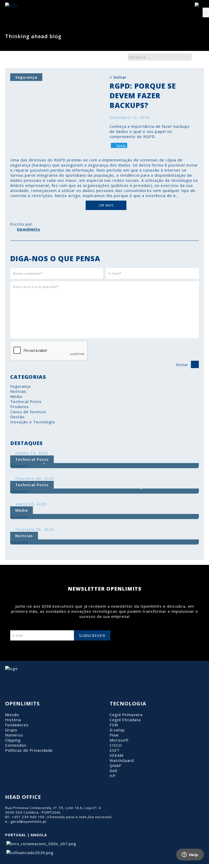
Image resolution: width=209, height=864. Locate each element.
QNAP (115, 765)
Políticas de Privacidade (29, 750)
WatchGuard (122, 760)
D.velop (117, 729)
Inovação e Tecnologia (32, 421)
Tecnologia (128, 703)
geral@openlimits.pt (28, 821)
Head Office (23, 796)
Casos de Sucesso (28, 411)
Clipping (13, 740)
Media (16, 396)
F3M (114, 724)
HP (113, 775)
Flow (114, 734)
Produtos (19, 406)
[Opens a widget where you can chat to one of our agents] (190, 855)
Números (14, 734)
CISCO (116, 745)
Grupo (11, 729)
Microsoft (119, 740)
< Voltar (118, 77)
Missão (12, 714)
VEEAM (116, 755)
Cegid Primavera (126, 714)
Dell (113, 770)
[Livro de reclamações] (40, 843)
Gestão (17, 416)
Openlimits (28, 229)
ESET (115, 750)
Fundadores (17, 724)
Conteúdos (16, 745)
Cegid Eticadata (125, 719)
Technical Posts (26, 401)
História (13, 719)
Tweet (121, 145)
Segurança (20, 386)
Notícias (18, 391)
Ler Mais (106, 205)
